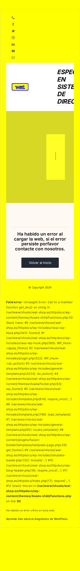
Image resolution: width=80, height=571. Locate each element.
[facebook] (13, 24)
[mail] (13, 57)
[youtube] (13, 50)
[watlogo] (20, 85)
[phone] (13, 17)
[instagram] (13, 37)
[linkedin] (13, 44)
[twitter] (13, 30)
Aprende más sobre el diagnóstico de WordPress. (37, 518)
